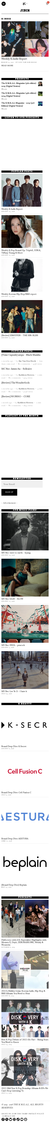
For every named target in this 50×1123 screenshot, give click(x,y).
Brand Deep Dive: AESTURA (14, 839)
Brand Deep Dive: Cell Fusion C (16, 793)
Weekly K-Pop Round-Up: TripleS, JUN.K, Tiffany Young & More (21, 251)
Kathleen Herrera (26, 375)
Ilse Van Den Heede (27, 62)
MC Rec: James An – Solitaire (16, 369)
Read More (7, 66)
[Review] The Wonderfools (15, 383)
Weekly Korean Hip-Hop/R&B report (19, 294)
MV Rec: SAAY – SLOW (12, 599)
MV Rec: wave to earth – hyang (16, 553)
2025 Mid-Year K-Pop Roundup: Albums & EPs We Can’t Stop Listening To (24, 1089)
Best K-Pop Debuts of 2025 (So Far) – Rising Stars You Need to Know (24, 1041)
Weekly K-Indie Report (14, 59)
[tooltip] (3, 1119)
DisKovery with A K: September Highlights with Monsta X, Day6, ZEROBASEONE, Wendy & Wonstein (23, 942)
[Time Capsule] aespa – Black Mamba (20, 355)
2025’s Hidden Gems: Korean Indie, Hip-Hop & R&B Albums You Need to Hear (23, 992)
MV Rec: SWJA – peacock (13, 645)
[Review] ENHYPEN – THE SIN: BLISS (19, 336)
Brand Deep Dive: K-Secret (13, 747)
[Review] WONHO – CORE (15, 396)
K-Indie (6, 19)
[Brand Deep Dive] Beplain (14, 885)
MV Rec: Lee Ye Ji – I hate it (14, 691)
